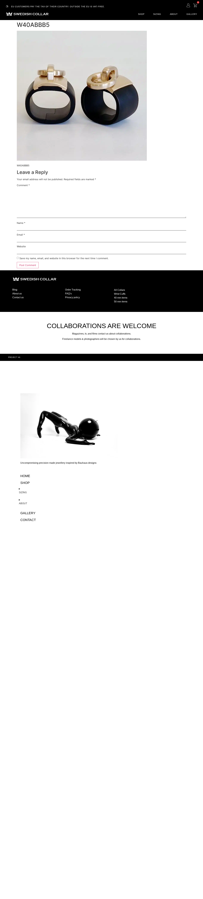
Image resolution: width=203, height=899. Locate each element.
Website (21, 246)
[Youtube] (171, 289)
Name (21, 223)
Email (21, 234)
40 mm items (120, 297)
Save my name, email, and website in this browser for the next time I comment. (63, 258)
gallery (28, 513)
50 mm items (120, 301)
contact (28, 520)
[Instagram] (160, 289)
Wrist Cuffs (119, 294)
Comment (23, 185)
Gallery (192, 14)
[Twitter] (166, 289)
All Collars (119, 290)
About (174, 14)
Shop (141, 14)
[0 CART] (195, 5)
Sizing (157, 14)
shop (25, 483)
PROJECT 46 (14, 357)
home (25, 476)
